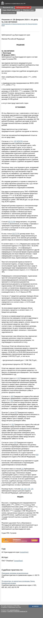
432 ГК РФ (11, 221)
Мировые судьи (28, 10)
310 (37, 454)
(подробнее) (24, 552)
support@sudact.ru (14, 610)
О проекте (3, 611)
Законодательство (9, 12)
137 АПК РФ (18, 141)
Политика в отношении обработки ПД (17, 611)
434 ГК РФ (15, 234)
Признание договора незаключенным (15, 573)
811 (13, 424)
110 (22, 469)
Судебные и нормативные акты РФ (14, 3)
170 (28, 489)
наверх (35, 606)
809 (12, 396)
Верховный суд (8, 7)
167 (25, 489)
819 (18, 378)
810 (16, 412)
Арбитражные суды (22, 7)
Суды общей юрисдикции (11, 10)
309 (15, 442)
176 (32, 489)
